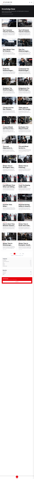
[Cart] (29, 2)
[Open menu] (32, 2)
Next (23, 253)
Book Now (17, 281)
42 (20, 253)
